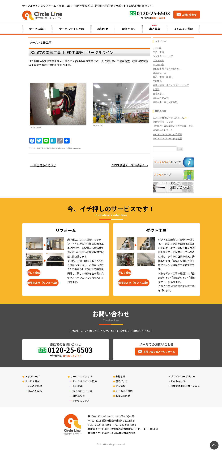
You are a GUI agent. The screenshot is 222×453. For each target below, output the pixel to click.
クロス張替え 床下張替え (129, 165)
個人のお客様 (34, 391)
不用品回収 (158, 64)
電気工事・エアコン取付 (165, 101)
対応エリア (79, 395)
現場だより (129, 29)
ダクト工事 (158, 52)
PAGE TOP (214, 436)
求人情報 (120, 386)
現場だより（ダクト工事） (133, 282)
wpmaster (77, 148)
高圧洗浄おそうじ (43, 165)
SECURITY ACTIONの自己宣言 (167, 134)
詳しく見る (33, 272)
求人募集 (154, 29)
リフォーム (158, 60)
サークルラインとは (71, 29)
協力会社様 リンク (163, 121)
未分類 (46, 148)
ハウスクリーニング (163, 56)
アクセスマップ (80, 400)
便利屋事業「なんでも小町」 (167, 68)
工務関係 (157, 81)
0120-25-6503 (153, 13)
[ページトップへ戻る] (214, 445)
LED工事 (40, 148)
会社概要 (77, 386)
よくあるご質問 (183, 29)
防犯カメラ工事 (160, 97)
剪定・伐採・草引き (163, 76)
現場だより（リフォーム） (42, 282)
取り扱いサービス (82, 391)
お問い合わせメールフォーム (159, 351)
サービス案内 (37, 29)
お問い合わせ (189, 14)
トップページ (32, 376)
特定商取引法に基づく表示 (185, 386)
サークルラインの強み (85, 381)
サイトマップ (178, 381)
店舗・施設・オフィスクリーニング (171, 85)
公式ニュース (159, 72)
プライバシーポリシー (183, 376)
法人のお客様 (34, 386)
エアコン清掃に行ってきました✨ (170, 117)
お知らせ (102, 29)
